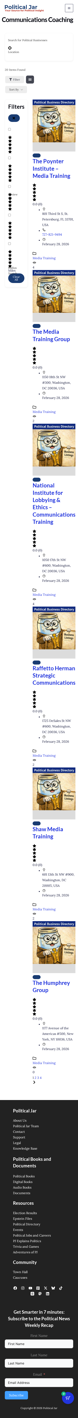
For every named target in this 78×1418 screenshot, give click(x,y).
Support (19, 1137)
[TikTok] (61, 1288)
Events (18, 1230)
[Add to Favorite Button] (37, 155)
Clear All (16, 278)
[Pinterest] (38, 1288)
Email (37, 1374)
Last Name (39, 1355)
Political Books (24, 1176)
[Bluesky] (53, 1288)
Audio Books (22, 1187)
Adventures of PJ (25, 1252)
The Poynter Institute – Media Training (51, 168)
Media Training (44, 258)
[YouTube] (30, 1288)
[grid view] (30, 80)
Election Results (25, 1213)
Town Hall (20, 1272)
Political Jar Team (26, 1126)
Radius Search (12, 270)
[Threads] (32, 1293)
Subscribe (16, 1395)
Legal (17, 1143)
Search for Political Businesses (27, 40)
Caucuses (20, 1277)
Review (13, 194)
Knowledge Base (25, 1148)
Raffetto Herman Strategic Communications (54, 675)
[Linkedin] (47, 1293)
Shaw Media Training (48, 833)
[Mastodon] (40, 1293)
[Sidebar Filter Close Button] (14, 118)
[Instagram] (23, 1288)
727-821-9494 (52, 234)
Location (13, 52)
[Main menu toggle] (69, 8)
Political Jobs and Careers (32, 1235)
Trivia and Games (26, 1247)
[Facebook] (15, 1288)
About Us (19, 1120)
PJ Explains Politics (27, 1241)
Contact (19, 1132)
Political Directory (26, 1224)
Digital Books (22, 1182)
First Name (39, 1335)
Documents (21, 1193)
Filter (16, 79)
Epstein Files (22, 1219)
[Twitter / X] (45, 1288)
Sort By (14, 89)
